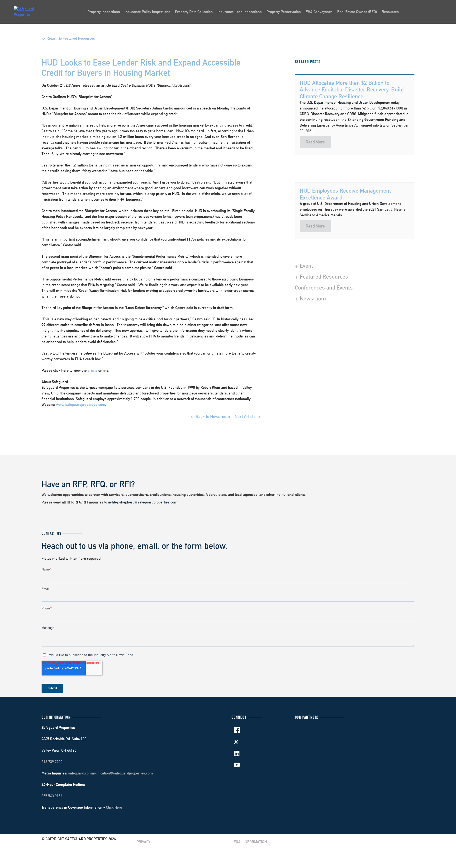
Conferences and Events (324, 287)
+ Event (304, 265)
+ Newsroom (310, 298)
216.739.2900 (52, 762)
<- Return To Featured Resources (68, 38)
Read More (315, 141)
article (92, 370)
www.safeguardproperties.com (80, 404)
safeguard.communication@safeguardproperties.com (110, 773)
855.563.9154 (52, 796)
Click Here (114, 807)
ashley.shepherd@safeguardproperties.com (142, 502)
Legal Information (249, 842)
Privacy (143, 842)
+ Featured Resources (321, 276)
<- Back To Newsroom (210, 416)
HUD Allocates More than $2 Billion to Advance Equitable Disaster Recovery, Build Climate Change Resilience (352, 89)
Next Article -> (248, 416)
